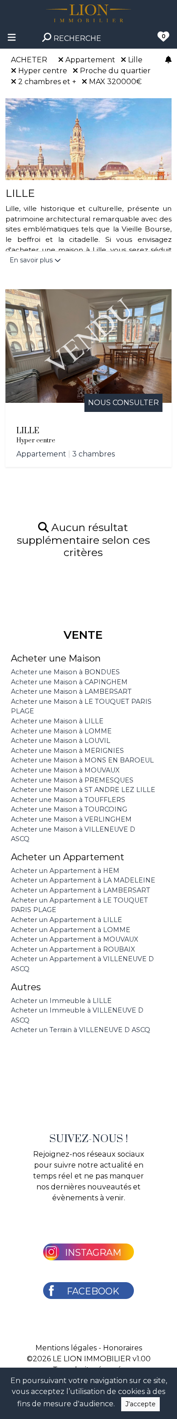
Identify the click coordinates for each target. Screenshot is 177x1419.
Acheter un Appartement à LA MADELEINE (83, 880)
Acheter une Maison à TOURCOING (69, 809)
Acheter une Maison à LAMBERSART (71, 691)
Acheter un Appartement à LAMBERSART (80, 890)
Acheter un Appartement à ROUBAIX (73, 949)
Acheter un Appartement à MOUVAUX (74, 939)
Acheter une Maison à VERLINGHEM (71, 819)
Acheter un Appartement (67, 857)
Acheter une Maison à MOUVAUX (65, 770)
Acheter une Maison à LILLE (57, 721)
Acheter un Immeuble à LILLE (61, 1001)
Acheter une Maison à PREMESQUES (72, 780)
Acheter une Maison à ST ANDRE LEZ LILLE (83, 790)
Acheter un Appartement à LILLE (66, 920)
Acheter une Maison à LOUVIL (60, 741)
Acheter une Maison (56, 658)
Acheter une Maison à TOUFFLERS (68, 800)
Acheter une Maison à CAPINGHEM (69, 682)
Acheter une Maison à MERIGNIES (67, 751)
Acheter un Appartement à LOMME (70, 930)
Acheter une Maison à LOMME (61, 731)
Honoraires (122, 1348)
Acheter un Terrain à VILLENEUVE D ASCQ (80, 1030)
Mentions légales (66, 1348)
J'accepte (140, 1404)
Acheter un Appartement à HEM (65, 871)
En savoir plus (32, 260)
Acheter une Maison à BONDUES (65, 672)
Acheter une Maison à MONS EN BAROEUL (82, 760)
